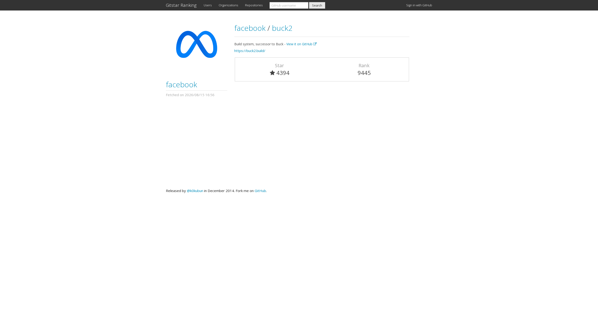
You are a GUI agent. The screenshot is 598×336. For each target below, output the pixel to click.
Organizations (228, 5)
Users (208, 5)
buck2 (282, 28)
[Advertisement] (299, 142)
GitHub (260, 190)
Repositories (254, 5)
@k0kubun (195, 190)
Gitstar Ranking (181, 5)
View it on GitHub (299, 44)
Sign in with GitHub (419, 5)
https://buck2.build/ (249, 50)
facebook (181, 84)
